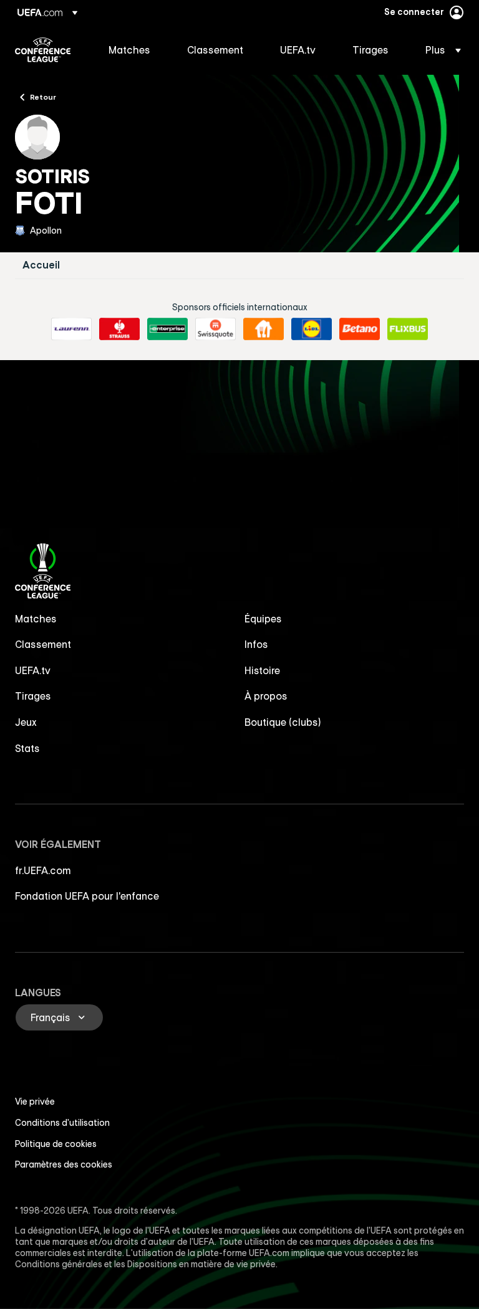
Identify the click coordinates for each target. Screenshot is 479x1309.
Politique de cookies (56, 1144)
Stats (27, 748)
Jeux (26, 722)
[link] (129, 50)
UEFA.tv (33, 670)
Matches (36, 618)
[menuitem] (132, 50)
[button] (439, 50)
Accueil (41, 265)
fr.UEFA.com (43, 870)
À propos (266, 696)
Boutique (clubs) (282, 722)
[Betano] (359, 329)
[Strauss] (119, 329)
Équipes (263, 618)
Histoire (262, 670)
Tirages (33, 696)
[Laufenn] (71, 329)
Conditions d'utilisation (62, 1123)
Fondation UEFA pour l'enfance (87, 896)
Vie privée (35, 1102)
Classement (43, 644)
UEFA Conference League (42, 49)
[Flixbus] (407, 329)
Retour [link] (43, 96)
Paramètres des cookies (63, 1164)
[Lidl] (311, 329)
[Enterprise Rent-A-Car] (167, 329)
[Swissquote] (215, 329)
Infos (256, 644)
